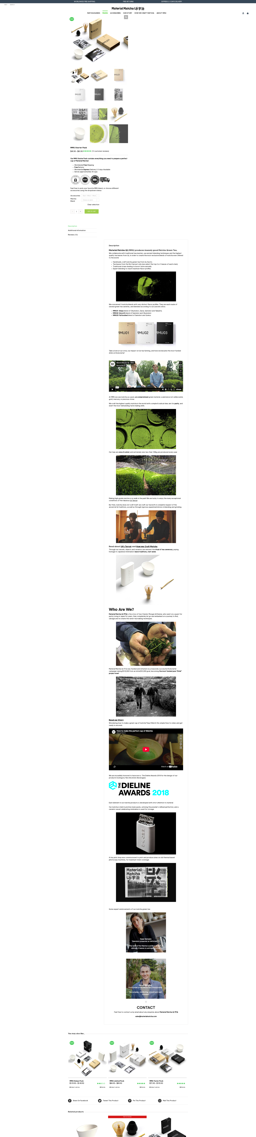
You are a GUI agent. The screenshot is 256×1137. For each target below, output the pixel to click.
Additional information (77, 230)
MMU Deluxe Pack (77, 1081)
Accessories (75, 196)
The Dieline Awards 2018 (151, 775)
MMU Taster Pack (156, 1081)
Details (103, 1087)
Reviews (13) (73, 235)
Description (72, 226)
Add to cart (92, 211)
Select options (75, 1087)
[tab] (82, 226)
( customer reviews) (100, 151)
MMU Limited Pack (117, 1081)
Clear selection (93, 204)
